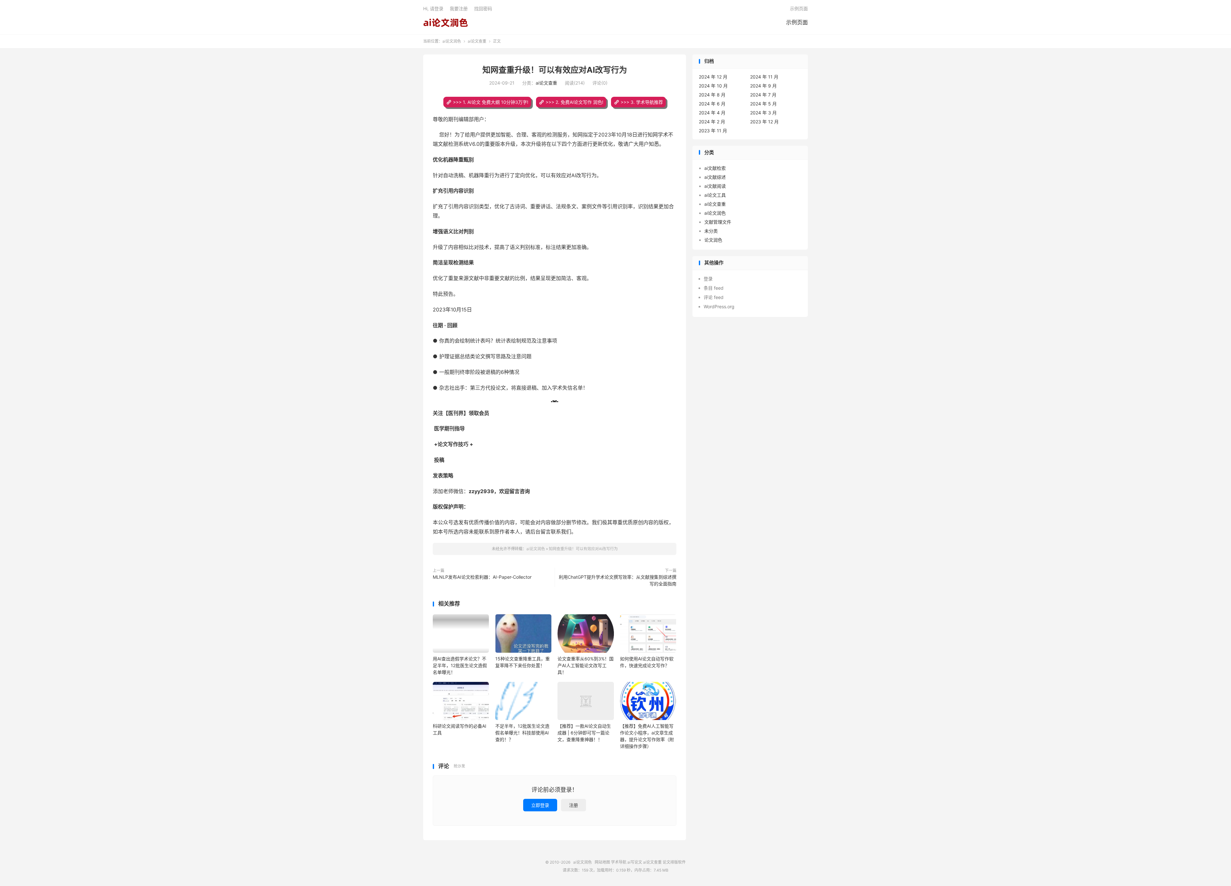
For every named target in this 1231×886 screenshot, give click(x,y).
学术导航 (618, 862)
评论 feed (714, 297)
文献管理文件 (717, 222)
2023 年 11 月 (713, 130)
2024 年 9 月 (763, 85)
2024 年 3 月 (763, 112)
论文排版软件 (674, 862)
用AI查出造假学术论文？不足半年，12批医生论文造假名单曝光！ (460, 665)
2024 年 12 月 (713, 76)
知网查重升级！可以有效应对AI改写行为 (554, 70)
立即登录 (540, 805)
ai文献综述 (715, 177)
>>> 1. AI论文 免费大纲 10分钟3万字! (490, 102)
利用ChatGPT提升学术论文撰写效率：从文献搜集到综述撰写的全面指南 (617, 580)
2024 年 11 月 (764, 76)
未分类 (711, 231)
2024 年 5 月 (763, 103)
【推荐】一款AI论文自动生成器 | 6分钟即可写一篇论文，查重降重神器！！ (584, 732)
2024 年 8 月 (712, 94)
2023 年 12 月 (764, 121)
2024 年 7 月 (763, 94)
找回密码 (483, 8)
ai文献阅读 (715, 186)
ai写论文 (634, 862)
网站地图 (602, 862)
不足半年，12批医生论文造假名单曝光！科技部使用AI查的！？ (522, 732)
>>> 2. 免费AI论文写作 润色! (574, 102)
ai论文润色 (445, 23)
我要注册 (459, 8)
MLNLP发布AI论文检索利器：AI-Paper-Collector (482, 577)
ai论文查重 (477, 41)
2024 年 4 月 (712, 112)
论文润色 (713, 240)
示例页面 (797, 22)
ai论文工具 (715, 195)
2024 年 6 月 (712, 103)
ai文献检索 (715, 168)
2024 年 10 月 (713, 85)
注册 (573, 805)
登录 (708, 278)
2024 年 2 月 (712, 121)
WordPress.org (719, 306)
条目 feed (714, 288)
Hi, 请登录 (433, 8)
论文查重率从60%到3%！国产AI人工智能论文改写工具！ (585, 665)
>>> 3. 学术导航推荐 (642, 102)
